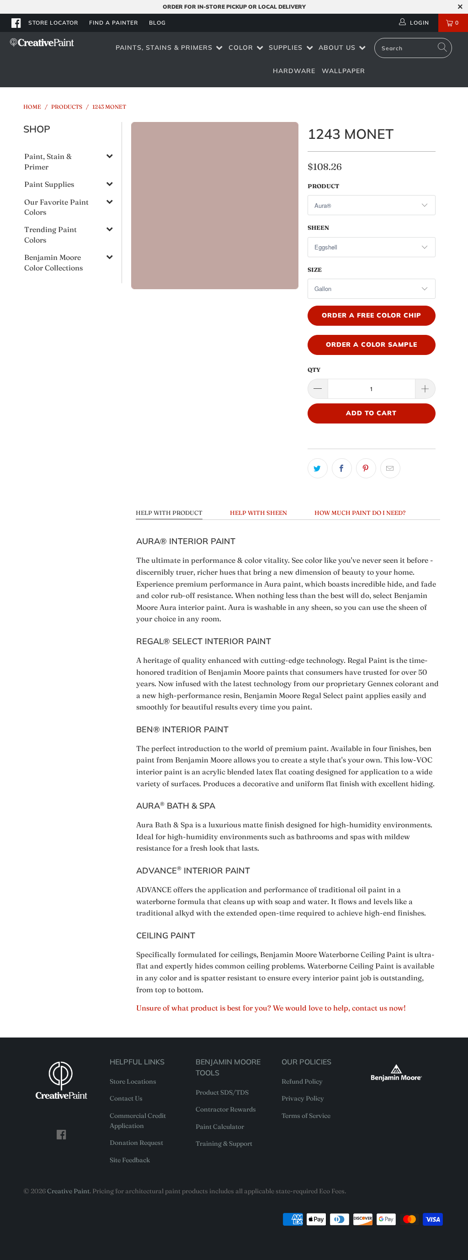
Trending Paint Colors (50, 234)
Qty (314, 369)
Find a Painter (113, 22)
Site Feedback (130, 1160)
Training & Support (224, 1143)
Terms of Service (306, 1116)
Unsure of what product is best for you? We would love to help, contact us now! (271, 1007)
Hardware (294, 71)
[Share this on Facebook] (342, 468)
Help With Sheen (258, 512)
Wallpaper (343, 71)
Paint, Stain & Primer (48, 161)
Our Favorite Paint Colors (56, 207)
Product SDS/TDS (222, 1092)
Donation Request (136, 1142)
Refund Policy (302, 1081)
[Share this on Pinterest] (366, 468)
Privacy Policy (303, 1098)
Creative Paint (68, 1191)
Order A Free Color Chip (371, 315)
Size (315, 269)
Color (241, 47)
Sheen (318, 227)
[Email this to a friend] (390, 468)
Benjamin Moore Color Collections (53, 262)
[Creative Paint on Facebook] (16, 22)
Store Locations (133, 1081)
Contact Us (126, 1098)
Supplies (286, 47)
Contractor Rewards (226, 1109)
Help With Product (169, 512)
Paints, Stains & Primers (164, 47)
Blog (157, 22)
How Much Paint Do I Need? (359, 512)
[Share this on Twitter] (318, 468)
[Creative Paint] (42, 42)
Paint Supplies (49, 184)
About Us (337, 47)
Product (323, 186)
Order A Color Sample (371, 344)
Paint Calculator (220, 1126)
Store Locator (53, 22)
